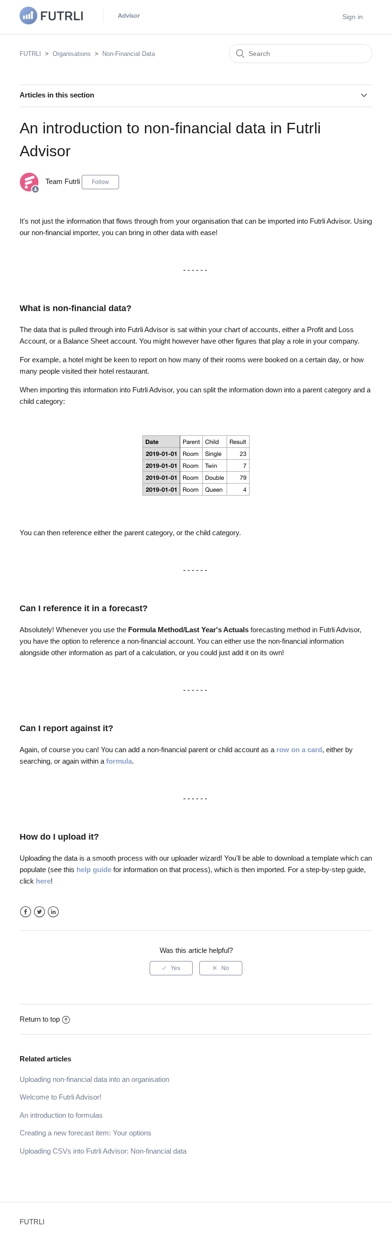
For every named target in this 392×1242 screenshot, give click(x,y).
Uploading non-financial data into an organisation (94, 1079)
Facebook (26, 912)
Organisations (72, 53)
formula (119, 761)
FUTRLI (30, 53)
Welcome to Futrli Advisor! (60, 1097)
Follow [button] (100, 182)
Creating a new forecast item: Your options (86, 1133)
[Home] (81, 22)
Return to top (40, 1019)
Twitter (39, 912)
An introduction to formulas (61, 1115)
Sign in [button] (352, 17)
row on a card (299, 749)
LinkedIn (53, 912)
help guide (93, 869)
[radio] (171, 968)
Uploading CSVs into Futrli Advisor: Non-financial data (103, 1151)
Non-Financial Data (128, 53)
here (43, 881)
